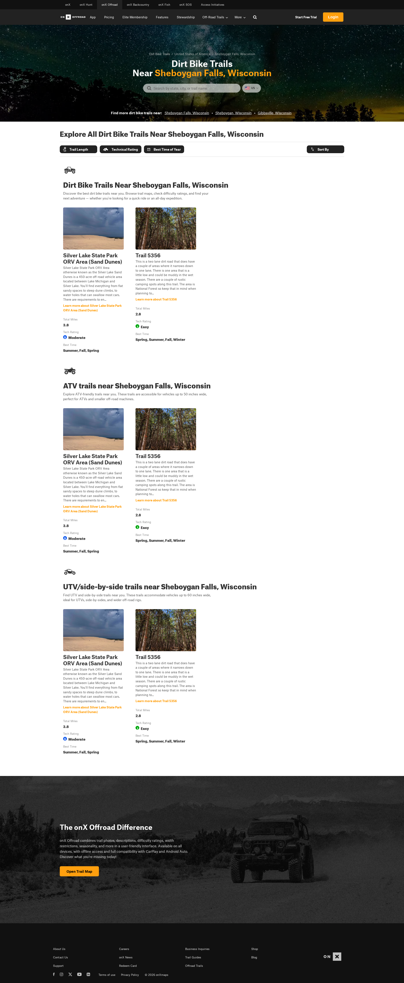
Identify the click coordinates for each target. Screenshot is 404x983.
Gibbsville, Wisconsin (275, 113)
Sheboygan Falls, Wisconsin (187, 113)
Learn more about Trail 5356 (165, 281)
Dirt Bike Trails (159, 54)
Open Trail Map (79, 871)
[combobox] (195, 88)
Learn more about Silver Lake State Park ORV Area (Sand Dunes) (93, 281)
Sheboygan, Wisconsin (233, 113)
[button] (78, 149)
